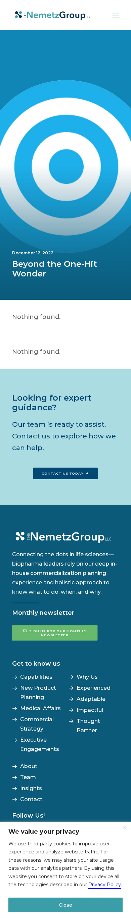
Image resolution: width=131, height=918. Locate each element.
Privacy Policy (104, 885)
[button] (115, 15)
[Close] (124, 827)
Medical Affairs (40, 708)
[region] (65, 870)
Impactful (90, 710)
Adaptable (91, 699)
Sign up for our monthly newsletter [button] (58, 633)
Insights (31, 788)
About (28, 766)
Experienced (94, 688)
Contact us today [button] (62, 474)
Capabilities (36, 677)
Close (65, 905)
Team (28, 777)
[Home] (65, 536)
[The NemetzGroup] (53, 15)
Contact (31, 799)
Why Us (87, 677)
